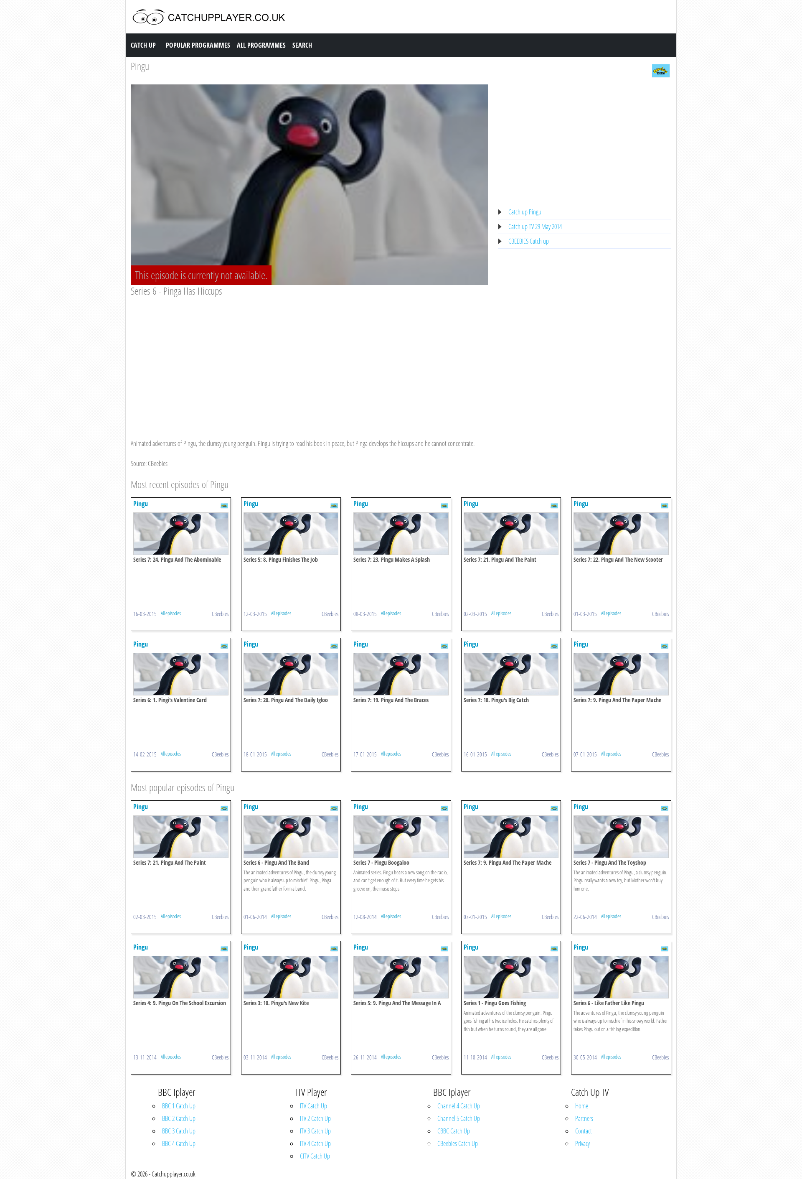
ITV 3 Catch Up (315, 1131)
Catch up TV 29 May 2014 (535, 226)
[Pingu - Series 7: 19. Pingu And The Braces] (401, 673)
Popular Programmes (198, 45)
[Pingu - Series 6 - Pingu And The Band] (291, 835)
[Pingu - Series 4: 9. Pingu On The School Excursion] (180, 976)
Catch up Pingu (524, 211)
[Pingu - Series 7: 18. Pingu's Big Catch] (511, 673)
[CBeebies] (660, 69)
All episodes (171, 613)
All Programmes (261, 45)
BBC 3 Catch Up (178, 1131)
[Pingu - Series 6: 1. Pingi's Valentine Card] (180, 673)
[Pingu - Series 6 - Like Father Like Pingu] (621, 976)
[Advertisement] (309, 359)
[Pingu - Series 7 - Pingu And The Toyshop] (621, 835)
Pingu (140, 66)
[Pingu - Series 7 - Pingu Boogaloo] (401, 835)
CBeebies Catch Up (457, 1143)
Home (581, 1105)
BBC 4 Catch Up (178, 1143)
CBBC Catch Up (453, 1131)
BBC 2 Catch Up (178, 1118)
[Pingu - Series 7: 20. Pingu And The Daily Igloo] (291, 673)
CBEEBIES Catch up (528, 241)
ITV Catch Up (313, 1105)
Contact (583, 1131)
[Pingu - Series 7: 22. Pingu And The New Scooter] (621, 532)
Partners (584, 1118)
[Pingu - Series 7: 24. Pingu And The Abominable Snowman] (180, 532)
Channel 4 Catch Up (458, 1105)
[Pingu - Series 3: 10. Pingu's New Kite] (291, 976)
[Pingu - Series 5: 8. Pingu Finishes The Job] (291, 532)
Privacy (582, 1143)
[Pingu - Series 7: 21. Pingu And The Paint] (511, 532)
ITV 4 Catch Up (315, 1143)
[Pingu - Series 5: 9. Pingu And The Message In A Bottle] (401, 976)
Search (302, 45)
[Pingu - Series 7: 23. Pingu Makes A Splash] (401, 532)
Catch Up (143, 45)
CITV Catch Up (315, 1156)
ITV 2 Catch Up (315, 1118)
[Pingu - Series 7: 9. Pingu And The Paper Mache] (621, 673)
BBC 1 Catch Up (178, 1105)
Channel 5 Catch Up (458, 1118)
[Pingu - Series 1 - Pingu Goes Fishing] (511, 976)
